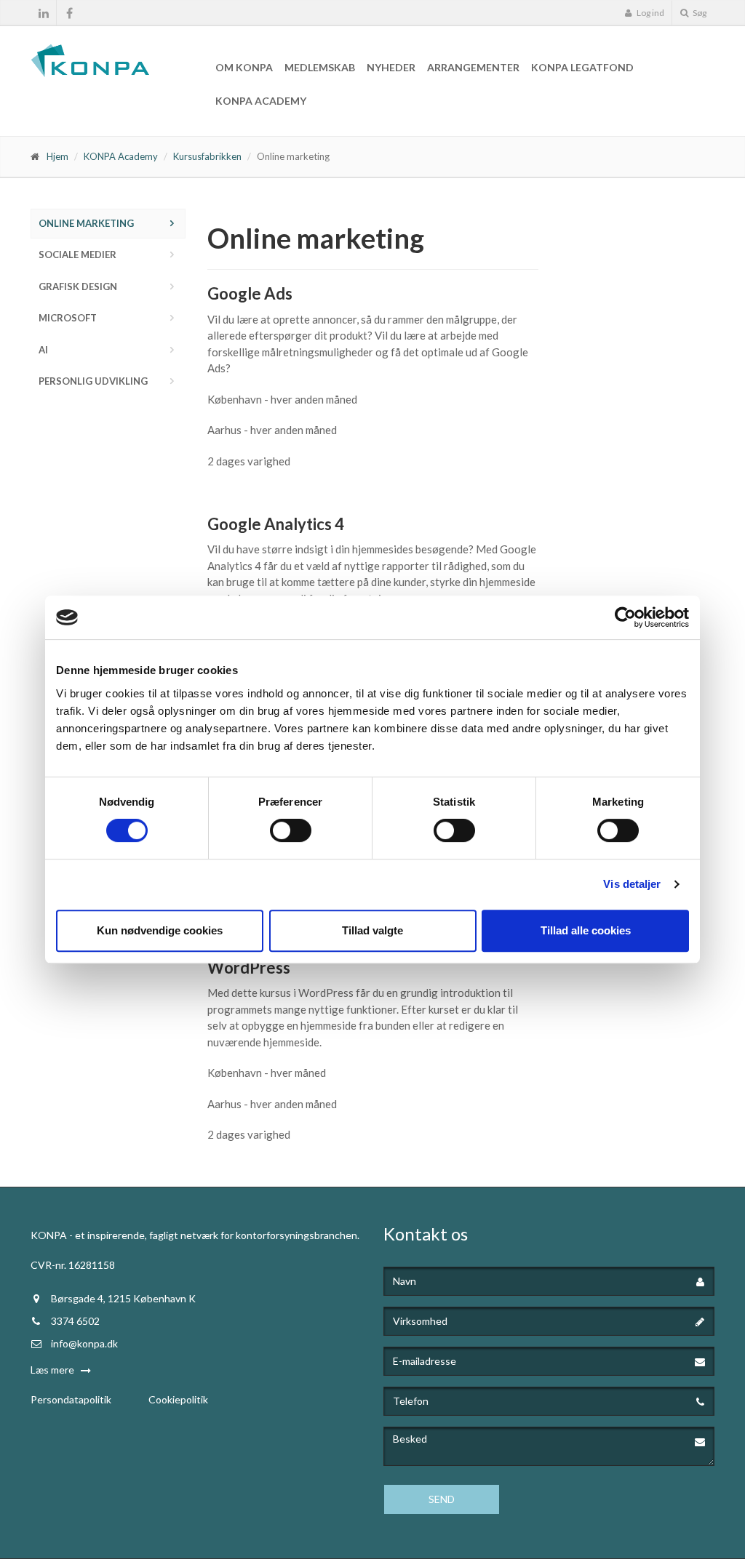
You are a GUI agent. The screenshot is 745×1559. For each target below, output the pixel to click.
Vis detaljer (632, 884)
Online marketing (86, 223)
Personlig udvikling (93, 381)
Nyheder (391, 67)
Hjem (57, 156)
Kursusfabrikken (207, 156)
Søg (698, 12)
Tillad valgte (372, 930)
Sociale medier (77, 254)
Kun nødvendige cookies (160, 930)
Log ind (649, 12)
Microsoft (68, 318)
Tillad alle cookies (586, 930)
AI (43, 350)
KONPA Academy (260, 101)
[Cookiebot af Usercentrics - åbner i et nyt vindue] (625, 617)
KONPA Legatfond (582, 67)
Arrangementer (473, 67)
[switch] (290, 830)
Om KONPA (244, 67)
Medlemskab (319, 67)
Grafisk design (78, 286)
